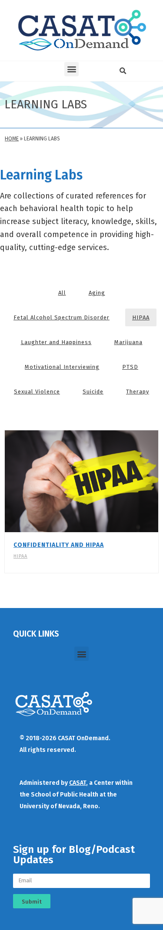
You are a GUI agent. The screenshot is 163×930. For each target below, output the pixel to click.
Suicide (93, 391)
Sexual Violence (37, 391)
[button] (71, 69)
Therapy (137, 391)
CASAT (77, 783)
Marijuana (128, 342)
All (62, 292)
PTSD (130, 367)
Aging (97, 292)
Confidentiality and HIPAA (58, 545)
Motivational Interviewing (62, 367)
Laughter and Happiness (56, 342)
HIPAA (141, 317)
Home (12, 139)
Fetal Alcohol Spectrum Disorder (61, 317)
